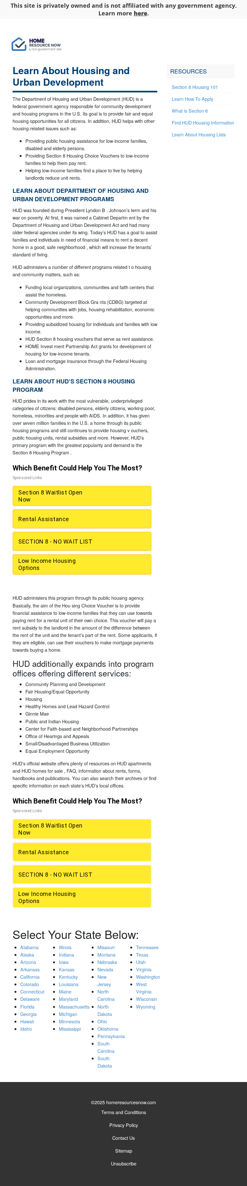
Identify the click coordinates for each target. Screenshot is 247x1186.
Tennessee (147, 947)
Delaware (30, 998)
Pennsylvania (111, 1036)
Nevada (105, 969)
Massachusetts (74, 1006)
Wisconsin (146, 998)
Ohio (102, 1021)
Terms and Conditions (123, 1112)
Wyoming (145, 1006)
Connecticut (32, 991)
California (30, 976)
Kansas (66, 969)
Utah (141, 961)
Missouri (105, 947)
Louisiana (68, 984)
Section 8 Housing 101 (195, 86)
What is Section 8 (190, 110)
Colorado (29, 984)
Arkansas (30, 969)
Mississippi (70, 1028)
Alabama (29, 947)
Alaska (27, 954)
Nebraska (107, 961)
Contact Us (123, 1137)
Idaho (26, 1028)
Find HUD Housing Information (203, 122)
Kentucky (68, 976)
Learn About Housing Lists (199, 134)
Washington (148, 976)
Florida (27, 1006)
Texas (142, 954)
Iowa (64, 961)
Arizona (28, 961)
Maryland (68, 998)
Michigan (68, 1013)
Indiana (66, 954)
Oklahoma (107, 1028)
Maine (65, 991)
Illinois (65, 947)
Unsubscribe (123, 1163)
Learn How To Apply (192, 98)
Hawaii (27, 1021)
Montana (106, 954)
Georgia (28, 1013)
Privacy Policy (123, 1125)
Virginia (143, 969)
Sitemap (123, 1150)
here (140, 13)
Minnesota (69, 1021)
